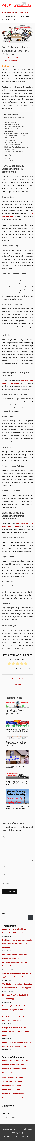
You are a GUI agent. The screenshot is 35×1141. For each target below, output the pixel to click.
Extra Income (12, 140)
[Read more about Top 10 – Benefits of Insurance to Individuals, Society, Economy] (17, 723)
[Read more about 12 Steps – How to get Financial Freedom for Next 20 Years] (17, 797)
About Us (18, 1129)
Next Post (17, 685)
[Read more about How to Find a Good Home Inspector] (17, 757)
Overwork (10, 158)
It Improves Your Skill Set (15, 142)
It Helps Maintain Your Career (16, 135)
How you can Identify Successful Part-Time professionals (16, 119)
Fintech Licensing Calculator (13, 1098)
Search (4, 913)
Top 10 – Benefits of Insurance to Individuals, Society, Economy (17, 730)
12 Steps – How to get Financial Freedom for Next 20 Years (17, 807)
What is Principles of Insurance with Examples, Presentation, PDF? (17, 782)
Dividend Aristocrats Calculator (14, 1073)
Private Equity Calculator (11, 1085)
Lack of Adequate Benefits (15, 151)
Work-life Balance (13, 138)
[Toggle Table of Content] (29, 114)
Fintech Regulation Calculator (13, 1094)
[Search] (30, 917)
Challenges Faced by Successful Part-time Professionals (16, 148)
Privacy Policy (17, 1133)
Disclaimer (28, 1129)
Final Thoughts (9, 160)
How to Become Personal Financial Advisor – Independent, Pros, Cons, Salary (15, 712)
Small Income (12, 156)
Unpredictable (12, 154)
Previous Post (17, 679)
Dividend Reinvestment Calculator (15, 1060)
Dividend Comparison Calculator (14, 1069)
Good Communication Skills (16, 126)
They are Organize (13, 122)
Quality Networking (13, 124)
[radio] (9, 664)
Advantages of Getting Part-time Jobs (16, 133)
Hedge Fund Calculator (11, 1089)
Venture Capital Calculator (12, 1081)
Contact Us (7, 1129)
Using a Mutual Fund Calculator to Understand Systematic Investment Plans (15, 1031)
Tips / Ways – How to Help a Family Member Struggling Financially (16, 743)
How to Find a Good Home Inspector (15, 767)
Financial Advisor (23, 58)
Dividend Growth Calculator (13, 1065)
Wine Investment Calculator (12, 1077)
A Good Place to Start (14, 144)
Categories (6, 1113)
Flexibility (10, 131)
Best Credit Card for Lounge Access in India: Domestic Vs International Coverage (17, 943)
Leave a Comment (9, 58)
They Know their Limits (14, 129)
